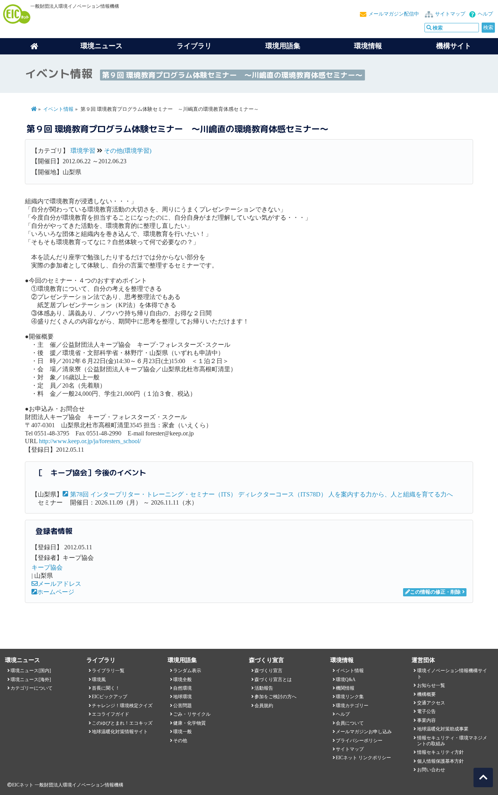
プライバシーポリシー (359, 740)
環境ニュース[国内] (31, 670)
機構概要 (426, 694)
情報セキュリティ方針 (440, 752)
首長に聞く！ (106, 688)
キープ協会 (47, 567)
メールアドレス (59, 583)
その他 (180, 740)
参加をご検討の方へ (275, 696)
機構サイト (453, 46)
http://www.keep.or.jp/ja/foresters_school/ (90, 441)
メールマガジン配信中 (393, 14)
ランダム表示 (187, 670)
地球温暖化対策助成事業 (442, 729)
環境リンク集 (350, 696)
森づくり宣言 (268, 670)
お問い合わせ (431, 769)
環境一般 (182, 731)
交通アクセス (431, 703)
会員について (350, 723)
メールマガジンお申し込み (364, 731)
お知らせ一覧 (431, 685)
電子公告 (426, 711)
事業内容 (426, 720)
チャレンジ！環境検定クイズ (122, 705)
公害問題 (182, 705)
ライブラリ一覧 (108, 670)
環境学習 (82, 150)
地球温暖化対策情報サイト (120, 731)
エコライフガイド (110, 714)
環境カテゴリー (352, 705)
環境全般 (182, 679)
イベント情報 (58, 109)
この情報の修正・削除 (435, 592)
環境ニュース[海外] (31, 679)
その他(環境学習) (127, 150)
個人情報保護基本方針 (440, 761)
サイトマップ (450, 14)
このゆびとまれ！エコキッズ (122, 723)
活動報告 (263, 688)
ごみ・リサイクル (191, 714)
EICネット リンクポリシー (363, 757)
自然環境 (182, 688)
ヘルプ (485, 14)
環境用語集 (282, 46)
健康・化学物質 (189, 723)
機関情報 (345, 688)
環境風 (99, 679)
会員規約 (263, 705)
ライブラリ (194, 46)
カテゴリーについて (32, 688)
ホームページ (55, 592)
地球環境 (182, 696)
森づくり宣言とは (273, 679)
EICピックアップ (109, 696)
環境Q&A (346, 679)
